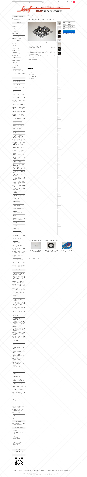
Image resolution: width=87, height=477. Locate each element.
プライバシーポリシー (34, 470)
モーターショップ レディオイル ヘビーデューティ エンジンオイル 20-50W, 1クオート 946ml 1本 (19, 309)
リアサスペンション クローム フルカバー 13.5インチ (19, 81)
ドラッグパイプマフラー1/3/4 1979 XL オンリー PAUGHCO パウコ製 (19, 116)
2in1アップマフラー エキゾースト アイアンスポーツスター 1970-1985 (19, 102)
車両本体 (15, 26)
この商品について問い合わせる (34, 71)
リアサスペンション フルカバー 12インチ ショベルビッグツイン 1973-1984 (19, 109)
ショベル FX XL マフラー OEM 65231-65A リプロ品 (18, 230)
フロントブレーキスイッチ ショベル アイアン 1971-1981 (19, 383)
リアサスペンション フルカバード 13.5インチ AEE (19, 148)
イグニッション (16, 31)
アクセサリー (15, 67)
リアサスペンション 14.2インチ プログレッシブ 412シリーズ (19, 112)
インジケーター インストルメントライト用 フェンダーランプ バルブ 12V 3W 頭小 (19, 285)
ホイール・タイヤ (16, 50)
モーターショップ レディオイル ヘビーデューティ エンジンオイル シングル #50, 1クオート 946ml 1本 (19, 298)
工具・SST (15, 62)
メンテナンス (15, 65)
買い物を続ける (32, 74)
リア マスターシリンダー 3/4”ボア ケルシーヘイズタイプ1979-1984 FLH (19, 178)
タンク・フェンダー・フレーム (36, 15)
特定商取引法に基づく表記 (63, 470)
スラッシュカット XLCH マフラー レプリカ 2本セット (19, 105)
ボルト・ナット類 (16, 60)
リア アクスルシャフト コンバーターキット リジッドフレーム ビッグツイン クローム (19, 182)
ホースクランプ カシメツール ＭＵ (67, 250)
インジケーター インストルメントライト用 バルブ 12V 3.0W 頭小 (19, 402)
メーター (15, 45)
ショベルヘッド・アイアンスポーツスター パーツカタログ (19, 424)
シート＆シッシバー (17, 58)
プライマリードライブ (17, 47)
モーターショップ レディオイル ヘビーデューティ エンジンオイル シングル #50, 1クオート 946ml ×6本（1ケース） (19, 304)
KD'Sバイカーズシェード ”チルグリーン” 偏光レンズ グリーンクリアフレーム (19, 372)
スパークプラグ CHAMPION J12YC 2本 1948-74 (18, 246)
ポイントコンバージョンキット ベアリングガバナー (19, 260)
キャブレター (15, 55)
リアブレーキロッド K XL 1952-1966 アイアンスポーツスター (19, 123)
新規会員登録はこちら (16, 19)
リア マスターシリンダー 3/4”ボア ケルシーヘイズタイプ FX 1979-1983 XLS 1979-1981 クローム (19, 144)
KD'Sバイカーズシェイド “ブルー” (19, 404)
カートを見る (71, 1)
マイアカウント (62, 1)
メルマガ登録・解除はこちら (18, 451)
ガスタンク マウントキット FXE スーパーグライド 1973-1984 (19, 203)
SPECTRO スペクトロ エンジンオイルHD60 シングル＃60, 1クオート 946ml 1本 (19, 290)
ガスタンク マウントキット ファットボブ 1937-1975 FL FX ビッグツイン (19, 171)
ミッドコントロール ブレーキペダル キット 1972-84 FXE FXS (19, 266)
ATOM (71, 470)
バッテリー (15, 28)
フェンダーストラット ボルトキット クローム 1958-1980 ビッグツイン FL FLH (19, 252)
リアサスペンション (17, 38)
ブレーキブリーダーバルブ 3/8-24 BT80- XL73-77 (19, 407)
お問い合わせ (26, 470)
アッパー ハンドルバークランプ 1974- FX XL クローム (19, 89)
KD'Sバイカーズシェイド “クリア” (19, 412)
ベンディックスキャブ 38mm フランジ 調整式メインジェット (19, 195)
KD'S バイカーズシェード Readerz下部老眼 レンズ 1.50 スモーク (19, 368)
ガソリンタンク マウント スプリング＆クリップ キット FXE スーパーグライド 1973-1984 (19, 120)
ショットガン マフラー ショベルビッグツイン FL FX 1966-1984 (19, 98)
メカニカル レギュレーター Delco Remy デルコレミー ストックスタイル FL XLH (19, 257)
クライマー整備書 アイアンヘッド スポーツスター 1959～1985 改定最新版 (19, 210)
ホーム (15, 470)
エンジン (15, 52)
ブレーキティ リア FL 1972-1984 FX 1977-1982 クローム (19, 140)
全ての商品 (15, 24)
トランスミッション (17, 48)
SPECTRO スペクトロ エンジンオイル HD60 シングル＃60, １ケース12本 (19, 294)
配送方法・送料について (52, 470)
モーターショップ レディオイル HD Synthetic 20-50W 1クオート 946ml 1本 (19, 329)
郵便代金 (15, 326)
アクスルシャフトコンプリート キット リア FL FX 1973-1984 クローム (19, 131)
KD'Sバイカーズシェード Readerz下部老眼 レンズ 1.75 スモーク (19, 364)
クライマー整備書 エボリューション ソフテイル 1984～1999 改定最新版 (19, 214)
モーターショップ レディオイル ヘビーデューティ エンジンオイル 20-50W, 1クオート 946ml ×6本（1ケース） (19, 313)
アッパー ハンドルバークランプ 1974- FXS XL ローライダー (19, 92)
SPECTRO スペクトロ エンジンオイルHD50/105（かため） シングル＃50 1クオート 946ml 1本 (19, 379)
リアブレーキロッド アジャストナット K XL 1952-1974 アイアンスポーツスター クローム (19, 127)
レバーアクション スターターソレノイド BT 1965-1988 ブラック (19, 168)
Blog (14, 446)
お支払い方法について (43, 470)
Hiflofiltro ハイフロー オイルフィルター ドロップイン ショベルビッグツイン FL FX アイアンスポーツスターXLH (19, 323)
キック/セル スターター (17, 33)
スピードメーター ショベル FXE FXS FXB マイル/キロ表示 (19, 263)
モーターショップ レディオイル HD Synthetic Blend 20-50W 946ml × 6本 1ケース (19, 333)
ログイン (13, 18)
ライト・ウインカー (17, 30)
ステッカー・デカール (17, 69)
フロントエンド (16, 36)
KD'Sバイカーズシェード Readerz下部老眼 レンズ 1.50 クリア (19, 343)
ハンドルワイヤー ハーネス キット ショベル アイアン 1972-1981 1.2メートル (19, 240)
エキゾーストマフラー (17, 57)
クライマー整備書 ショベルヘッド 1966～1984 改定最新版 (19, 206)
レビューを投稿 (32, 78)
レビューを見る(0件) (32, 76)
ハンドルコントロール (17, 40)
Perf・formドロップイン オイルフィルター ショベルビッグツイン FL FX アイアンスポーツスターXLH (19, 394)
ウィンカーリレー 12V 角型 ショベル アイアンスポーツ (19, 410)
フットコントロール (17, 41)
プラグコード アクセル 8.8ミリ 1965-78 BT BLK (19, 243)
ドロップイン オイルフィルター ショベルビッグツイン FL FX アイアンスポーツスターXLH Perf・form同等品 (19, 338)
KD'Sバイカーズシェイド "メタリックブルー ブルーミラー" (19, 95)
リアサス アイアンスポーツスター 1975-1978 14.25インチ (19, 161)
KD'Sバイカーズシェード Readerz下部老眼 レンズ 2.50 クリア (19, 351)
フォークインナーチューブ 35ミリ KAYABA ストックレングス (19, 86)
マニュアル (15, 64)
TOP (28, 15)
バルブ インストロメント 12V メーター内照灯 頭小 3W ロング (19, 282)
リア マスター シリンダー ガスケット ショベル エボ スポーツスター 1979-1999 (19, 318)
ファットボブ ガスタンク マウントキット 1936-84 (19, 200)
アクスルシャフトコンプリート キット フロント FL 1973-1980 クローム (19, 152)
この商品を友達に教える (33, 72)
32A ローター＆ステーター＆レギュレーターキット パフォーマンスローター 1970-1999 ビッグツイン (19, 156)
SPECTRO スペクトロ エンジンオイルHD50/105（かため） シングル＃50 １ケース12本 (19, 273)
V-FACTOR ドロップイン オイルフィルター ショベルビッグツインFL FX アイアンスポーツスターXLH (19, 278)
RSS (69, 470)
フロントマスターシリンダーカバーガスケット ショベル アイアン (19, 387)
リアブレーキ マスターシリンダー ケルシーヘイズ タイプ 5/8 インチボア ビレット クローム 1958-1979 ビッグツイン (19, 135)
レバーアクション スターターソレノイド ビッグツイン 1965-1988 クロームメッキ (19, 164)
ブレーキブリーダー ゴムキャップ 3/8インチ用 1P (19, 375)
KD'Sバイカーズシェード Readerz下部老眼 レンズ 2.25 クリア (19, 347)
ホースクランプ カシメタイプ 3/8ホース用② (36, 250)
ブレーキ (15, 43)
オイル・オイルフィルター (18, 53)
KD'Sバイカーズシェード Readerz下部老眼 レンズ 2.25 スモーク (19, 355)
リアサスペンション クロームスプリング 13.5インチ (19, 83)
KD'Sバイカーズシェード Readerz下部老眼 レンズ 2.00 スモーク (19, 359)
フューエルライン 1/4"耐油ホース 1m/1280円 (51, 250)
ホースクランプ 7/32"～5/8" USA (19, 385)
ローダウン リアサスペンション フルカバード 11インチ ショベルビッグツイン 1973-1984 (19, 218)
